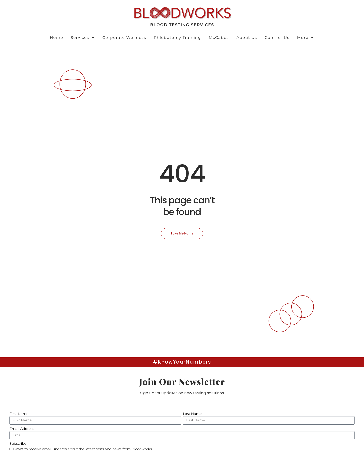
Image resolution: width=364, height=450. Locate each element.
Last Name (192, 414)
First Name (18, 414)
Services (80, 37)
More (302, 37)
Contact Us (277, 37)
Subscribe (17, 443)
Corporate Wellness (124, 37)
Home (56, 37)
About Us (246, 37)
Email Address (21, 429)
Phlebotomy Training (177, 37)
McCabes (219, 37)
